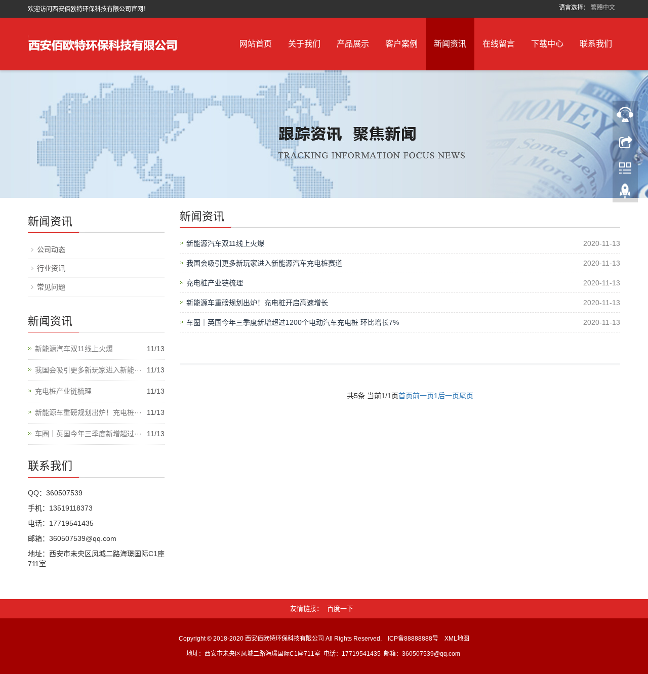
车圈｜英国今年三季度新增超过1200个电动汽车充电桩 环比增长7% (292, 322)
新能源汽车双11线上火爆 (225, 243)
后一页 (448, 396)
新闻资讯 (450, 43)
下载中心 (547, 43)
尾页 (466, 396)
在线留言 (498, 43)
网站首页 (255, 43)
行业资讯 (51, 268)
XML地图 (456, 638)
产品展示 (353, 43)
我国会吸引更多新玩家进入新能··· (88, 370)
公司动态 (51, 249)
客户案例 (401, 43)
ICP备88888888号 (413, 638)
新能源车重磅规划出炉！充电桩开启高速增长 (257, 303)
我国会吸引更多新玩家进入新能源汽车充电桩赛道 (264, 263)
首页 (405, 396)
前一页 (423, 396)
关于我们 (304, 43)
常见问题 (51, 287)
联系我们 (596, 43)
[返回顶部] (625, 193)
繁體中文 (603, 7)
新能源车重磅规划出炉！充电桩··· (88, 412)
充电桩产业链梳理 (214, 283)
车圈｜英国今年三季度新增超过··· (88, 434)
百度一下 (340, 608)
